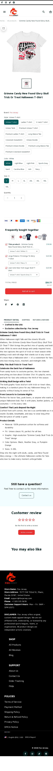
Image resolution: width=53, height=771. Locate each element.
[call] (19, 601)
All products (12, 21)
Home (2, 21)
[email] (18, 598)
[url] (30, 737)
